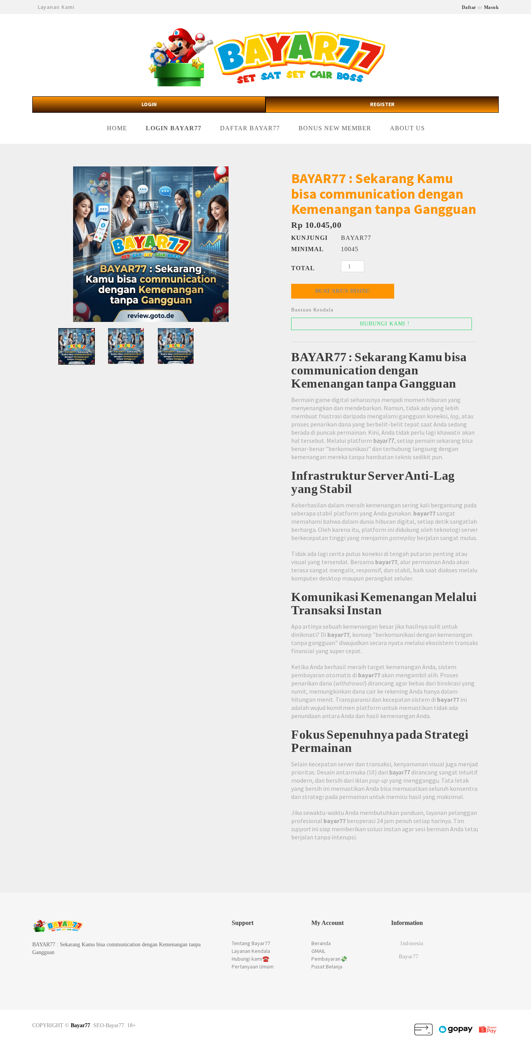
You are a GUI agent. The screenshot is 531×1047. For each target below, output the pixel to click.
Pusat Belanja (326, 966)
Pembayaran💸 (329, 958)
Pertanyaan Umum (253, 966)
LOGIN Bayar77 (173, 128)
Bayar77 (80, 1025)
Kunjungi (307, 237)
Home (117, 128)
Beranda (321, 943)
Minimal (307, 249)
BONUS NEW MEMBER (335, 128)
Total (303, 268)
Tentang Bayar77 (251, 943)
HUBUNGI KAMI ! (384, 324)
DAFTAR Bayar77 (250, 128)
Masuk (491, 7)
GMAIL (318, 950)
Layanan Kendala (251, 950)
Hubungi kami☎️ (250, 958)
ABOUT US (407, 128)
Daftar (469, 7)
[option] (151, 244)
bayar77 (383, 440)
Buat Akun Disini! (342, 291)
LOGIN (149, 104)
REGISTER (382, 104)
